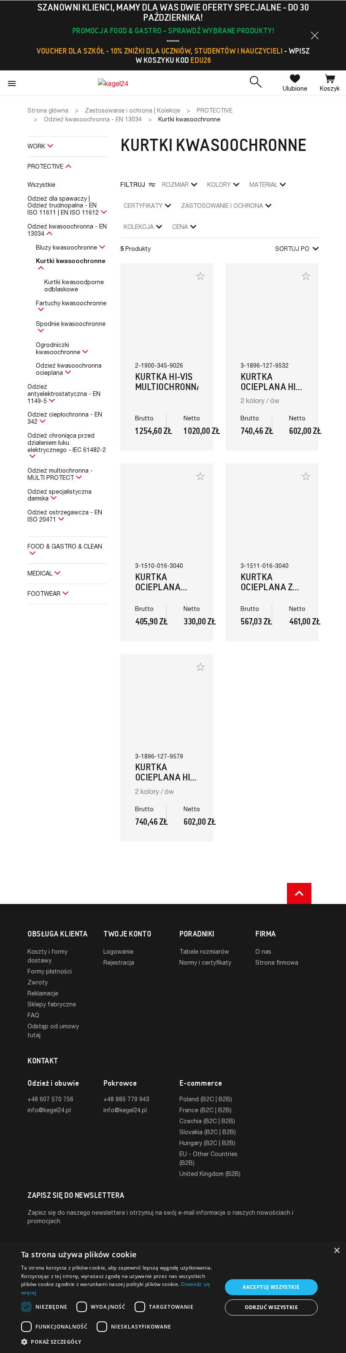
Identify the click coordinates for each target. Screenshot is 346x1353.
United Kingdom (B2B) (210, 1173)
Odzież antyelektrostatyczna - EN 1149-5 (63, 393)
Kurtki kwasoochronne (70, 260)
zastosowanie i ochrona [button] (222, 205)
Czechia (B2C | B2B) (207, 1120)
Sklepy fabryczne (51, 1004)
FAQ (33, 1015)
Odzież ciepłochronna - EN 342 (64, 418)
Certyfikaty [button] (143, 205)
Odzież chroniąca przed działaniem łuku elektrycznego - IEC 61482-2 (66, 442)
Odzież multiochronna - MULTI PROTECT (60, 474)
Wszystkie (41, 184)
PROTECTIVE (45, 166)
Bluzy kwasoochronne (66, 247)
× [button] (336, 1251)
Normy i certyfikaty (205, 962)
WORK (36, 146)
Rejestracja (118, 962)
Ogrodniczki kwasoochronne (58, 348)
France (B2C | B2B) (205, 1110)
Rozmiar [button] (175, 184)
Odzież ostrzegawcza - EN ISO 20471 (64, 515)
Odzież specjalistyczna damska (59, 495)
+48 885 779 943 (126, 1099)
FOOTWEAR (43, 593)
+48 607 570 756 (50, 1099)
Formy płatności (49, 971)
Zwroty (37, 982)
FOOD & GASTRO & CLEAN (64, 546)
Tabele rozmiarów (204, 951)
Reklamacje (42, 993)
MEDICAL (39, 573)
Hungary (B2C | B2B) (207, 1142)
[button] (315, 35)
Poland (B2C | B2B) (205, 1099)
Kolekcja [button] (139, 226)
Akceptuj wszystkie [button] (271, 1287)
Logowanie (118, 951)
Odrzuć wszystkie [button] (271, 1307)
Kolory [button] (219, 184)
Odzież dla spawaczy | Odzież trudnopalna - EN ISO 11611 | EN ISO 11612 (63, 205)
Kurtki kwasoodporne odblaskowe (74, 285)
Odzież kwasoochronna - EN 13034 (67, 230)
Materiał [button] (263, 184)
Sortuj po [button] (292, 248)
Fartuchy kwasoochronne (71, 303)
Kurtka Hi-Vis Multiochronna (169, 382)
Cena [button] (180, 226)
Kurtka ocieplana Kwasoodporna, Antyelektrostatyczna (187, 592)
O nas (263, 951)
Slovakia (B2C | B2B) (207, 1131)
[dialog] (173, 1297)
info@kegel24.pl (49, 1110)
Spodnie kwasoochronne (70, 323)
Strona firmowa (276, 962)
